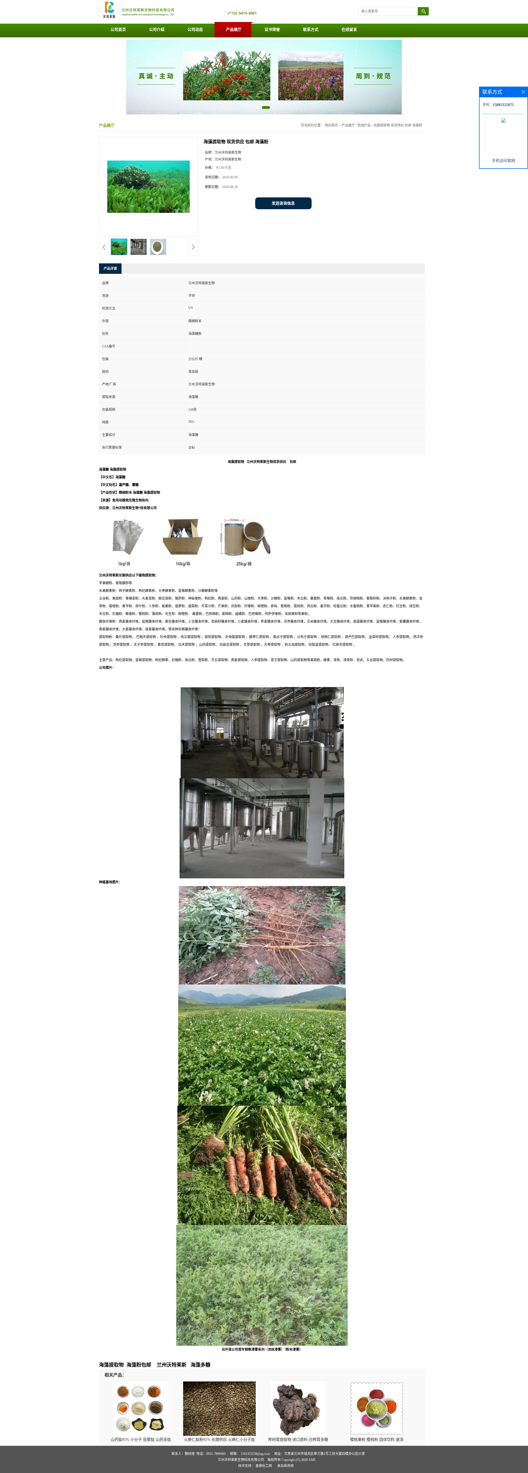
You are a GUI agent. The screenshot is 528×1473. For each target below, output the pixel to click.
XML (312, 1460)
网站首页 (331, 125)
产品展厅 (233, 29)
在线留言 (349, 29)
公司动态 (195, 29)
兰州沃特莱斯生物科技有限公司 (241, 1460)
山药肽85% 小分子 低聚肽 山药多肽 (141, 1440)
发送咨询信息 (283, 203)
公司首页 (118, 29)
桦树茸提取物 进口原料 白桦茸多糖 (298, 1440)
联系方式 (310, 29)
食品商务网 (285, 1466)
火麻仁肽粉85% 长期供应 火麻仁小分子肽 (219, 1440)
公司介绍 (156, 29)
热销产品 (364, 125)
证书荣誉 (272, 29)
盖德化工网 (263, 1466)
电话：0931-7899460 (211, 1454)
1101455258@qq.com (255, 1454)
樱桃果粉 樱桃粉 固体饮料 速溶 (376, 1440)
